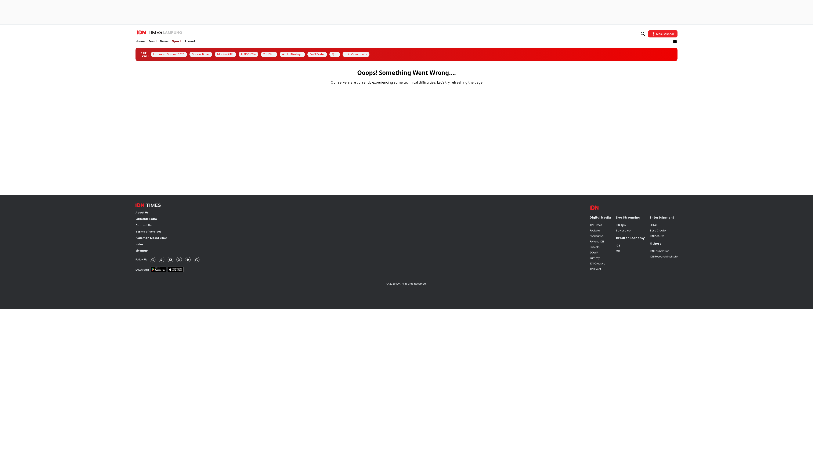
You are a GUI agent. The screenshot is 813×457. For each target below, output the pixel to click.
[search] (643, 33)
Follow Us (141, 259)
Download (142, 269)
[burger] (675, 41)
